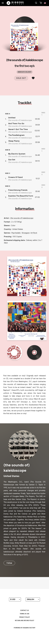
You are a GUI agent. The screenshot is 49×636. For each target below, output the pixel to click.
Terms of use (24, 613)
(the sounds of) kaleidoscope (24, 60)
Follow (9, 563)
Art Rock (34, 233)
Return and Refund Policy (24, 620)
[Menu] (2, 3)
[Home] (15, 3)
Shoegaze (26, 233)
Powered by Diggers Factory (24, 628)
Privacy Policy (24, 617)
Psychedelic (16, 233)
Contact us (24, 610)
